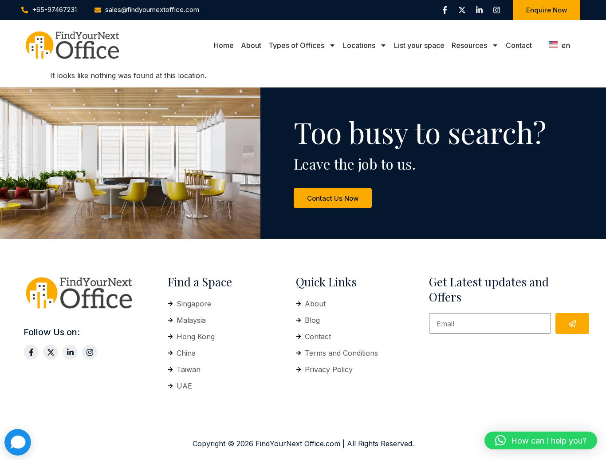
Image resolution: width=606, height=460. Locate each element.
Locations (359, 45)
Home (224, 45)
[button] (540, 440)
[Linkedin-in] (479, 10)
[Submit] (572, 323)
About (251, 45)
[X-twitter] (461, 10)
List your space (419, 45)
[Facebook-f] (444, 10)
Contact (519, 45)
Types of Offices (296, 45)
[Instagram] (496, 10)
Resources (469, 45)
